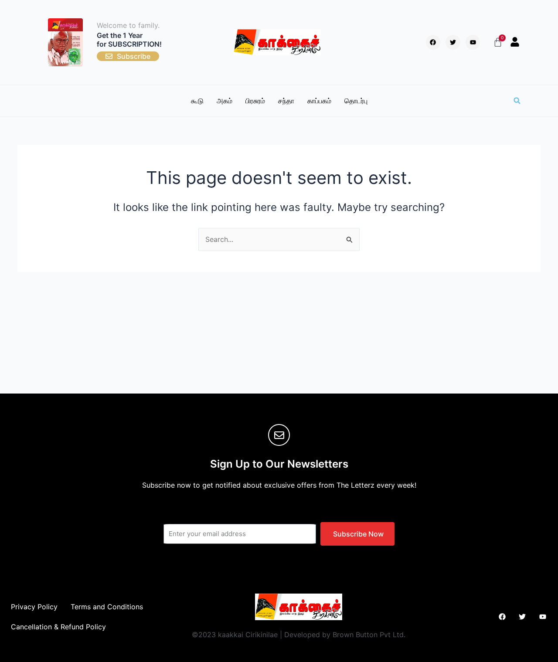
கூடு (197, 100)
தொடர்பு (355, 100)
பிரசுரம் (255, 100)
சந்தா (286, 100)
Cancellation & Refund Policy (58, 626)
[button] (517, 101)
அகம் (224, 100)
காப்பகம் (319, 100)
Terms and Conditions (107, 606)
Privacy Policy (34, 606)
